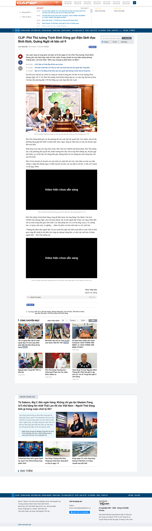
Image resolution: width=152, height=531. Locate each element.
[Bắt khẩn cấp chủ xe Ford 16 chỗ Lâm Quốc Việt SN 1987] (57, 331)
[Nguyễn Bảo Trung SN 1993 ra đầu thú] (30, 360)
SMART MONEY (66, 30)
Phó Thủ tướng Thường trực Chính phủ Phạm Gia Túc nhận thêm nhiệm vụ (56, 372)
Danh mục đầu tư (26, 17)
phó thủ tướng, (46, 312)
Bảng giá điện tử (26, 12)
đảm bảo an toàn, (78, 312)
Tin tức (115, 42)
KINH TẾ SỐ (93, 30)
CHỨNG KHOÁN (25, 30)
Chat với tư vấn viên (80, 512)
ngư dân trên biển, (41, 313)
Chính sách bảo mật (24, 525)
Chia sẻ (93, 47)
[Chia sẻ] (20, 62)
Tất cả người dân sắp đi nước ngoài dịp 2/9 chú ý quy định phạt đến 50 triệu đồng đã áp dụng (29, 344)
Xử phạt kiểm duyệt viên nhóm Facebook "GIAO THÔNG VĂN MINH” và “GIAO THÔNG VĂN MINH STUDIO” (83, 344)
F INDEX (132, 30)
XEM (92, 320)
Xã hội (46, 47)
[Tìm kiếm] (127, 38)
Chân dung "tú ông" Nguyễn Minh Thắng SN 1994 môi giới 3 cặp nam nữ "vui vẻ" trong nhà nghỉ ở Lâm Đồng (84, 373)
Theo (61, 297)
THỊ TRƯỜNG (102, 30)
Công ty (106, 42)
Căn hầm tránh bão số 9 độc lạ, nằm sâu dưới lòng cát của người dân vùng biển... (63, 68)
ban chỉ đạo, (68, 312)
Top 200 (137, 495)
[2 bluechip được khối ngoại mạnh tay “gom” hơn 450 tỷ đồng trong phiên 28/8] (30, 449)
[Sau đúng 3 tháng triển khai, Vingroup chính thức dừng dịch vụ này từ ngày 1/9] (57, 449)
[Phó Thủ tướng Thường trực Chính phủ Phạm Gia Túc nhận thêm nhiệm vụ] (57, 360)
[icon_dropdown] (134, 2)
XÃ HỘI (17, 30)
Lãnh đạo (124, 42)
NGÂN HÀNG (56, 30)
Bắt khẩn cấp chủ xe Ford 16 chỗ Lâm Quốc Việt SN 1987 (57, 342)
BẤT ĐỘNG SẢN (36, 30)
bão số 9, (38, 312)
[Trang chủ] (13, 30)
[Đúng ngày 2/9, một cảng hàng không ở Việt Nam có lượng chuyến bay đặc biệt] (84, 449)
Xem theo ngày (54, 321)
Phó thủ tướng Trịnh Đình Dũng (58, 313)
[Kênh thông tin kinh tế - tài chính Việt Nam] (39, 3)
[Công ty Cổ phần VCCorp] (116, 503)
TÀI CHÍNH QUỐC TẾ (78, 30)
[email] (20, 68)
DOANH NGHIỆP (46, 30)
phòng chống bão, (58, 312)
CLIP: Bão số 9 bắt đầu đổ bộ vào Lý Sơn (49, 64)
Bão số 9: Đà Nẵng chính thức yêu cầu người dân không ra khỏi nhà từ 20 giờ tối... (63, 71)
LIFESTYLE (115, 30)
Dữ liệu (125, 30)
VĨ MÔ (87, 30)
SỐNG (108, 30)
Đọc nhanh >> (85, 8)
